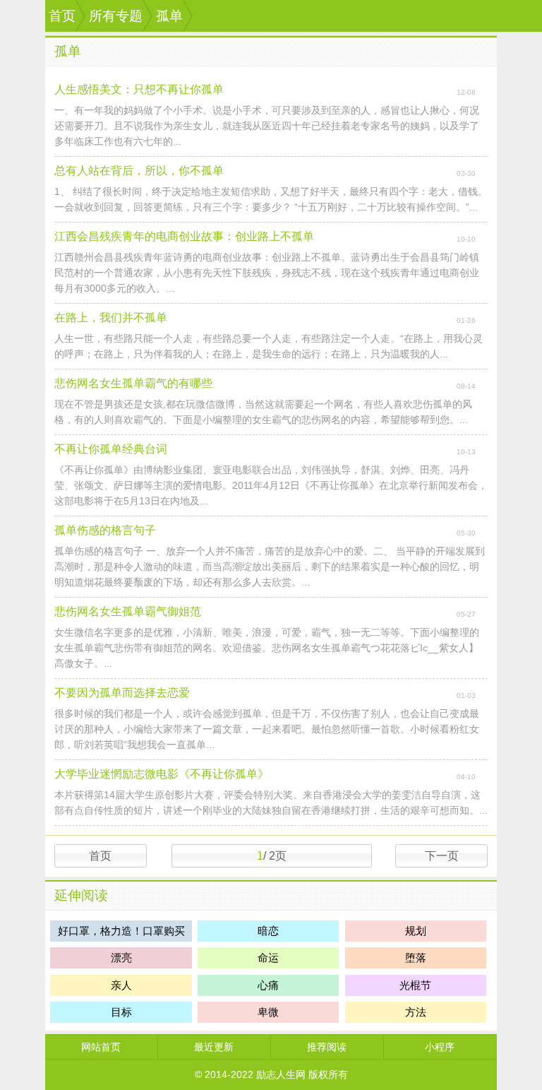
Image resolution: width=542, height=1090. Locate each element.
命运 (268, 958)
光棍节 (415, 985)
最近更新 (214, 1047)
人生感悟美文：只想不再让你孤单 (139, 89)
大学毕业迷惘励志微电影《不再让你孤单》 (161, 774)
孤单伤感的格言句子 (105, 530)
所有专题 (116, 15)
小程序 (439, 1047)
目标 (121, 1012)
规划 (415, 931)
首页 (62, 15)
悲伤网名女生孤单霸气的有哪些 (133, 383)
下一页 (442, 856)
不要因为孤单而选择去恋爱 (122, 693)
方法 (415, 1012)
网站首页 (101, 1047)
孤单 (169, 15)
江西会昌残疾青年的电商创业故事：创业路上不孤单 (184, 236)
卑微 (268, 1012)
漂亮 (121, 958)
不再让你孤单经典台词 (110, 449)
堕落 (415, 958)
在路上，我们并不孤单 (110, 318)
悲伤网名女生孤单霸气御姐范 (127, 611)
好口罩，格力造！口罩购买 (121, 931)
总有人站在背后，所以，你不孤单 (139, 171)
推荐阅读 (327, 1047)
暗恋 (268, 931)
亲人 (121, 985)
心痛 (268, 985)
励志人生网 (281, 1074)
